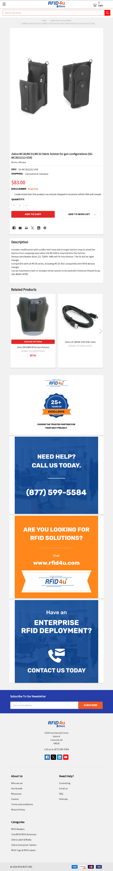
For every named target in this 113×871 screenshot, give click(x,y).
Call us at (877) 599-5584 (56, 749)
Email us (63, 788)
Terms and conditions (22, 804)
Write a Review (18, 162)
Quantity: (18, 199)
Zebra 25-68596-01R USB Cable (80, 341)
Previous (12, 331)
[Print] (26, 228)
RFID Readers (18, 829)
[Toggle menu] (4, 4)
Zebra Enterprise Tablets (23, 844)
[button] (79, 214)
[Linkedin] (38, 228)
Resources (16, 793)
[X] (32, 228)
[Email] (20, 228)
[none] (56, 88)
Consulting (64, 783)
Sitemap (63, 799)
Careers (15, 799)
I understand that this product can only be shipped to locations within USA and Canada (57, 194)
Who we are (17, 783)
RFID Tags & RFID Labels (23, 850)
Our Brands (16, 788)
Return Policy (18, 809)
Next (101, 331)
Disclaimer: (24, 189)
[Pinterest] (45, 228)
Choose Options (33, 341)
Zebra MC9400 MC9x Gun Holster (33, 347)
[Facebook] (14, 228)
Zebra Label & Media (21, 839)
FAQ (61, 793)
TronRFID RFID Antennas (23, 834)
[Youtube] (65, 757)
